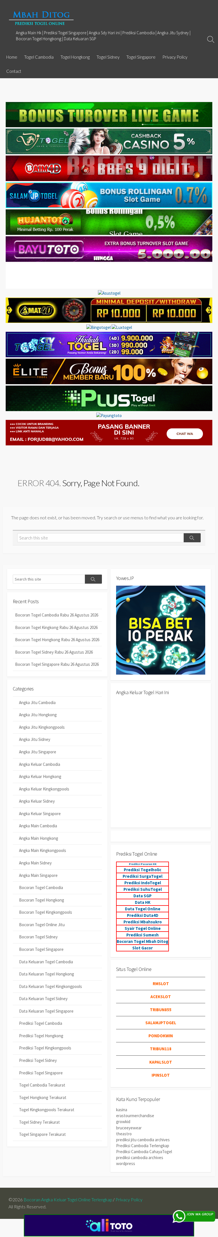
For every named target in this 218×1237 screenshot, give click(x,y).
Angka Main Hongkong (38, 838)
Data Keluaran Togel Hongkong (46, 974)
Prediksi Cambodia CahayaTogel (144, 1151)
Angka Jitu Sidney (34, 739)
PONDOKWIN (160, 1035)
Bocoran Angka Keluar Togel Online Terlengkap (68, 1199)
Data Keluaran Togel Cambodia (46, 961)
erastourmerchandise (135, 1115)
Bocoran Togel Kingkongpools (45, 912)
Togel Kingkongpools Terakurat (46, 1109)
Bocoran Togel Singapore (41, 949)
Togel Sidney (108, 56)
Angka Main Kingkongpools (42, 850)
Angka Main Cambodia (38, 825)
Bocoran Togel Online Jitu (42, 924)
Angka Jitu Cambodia (37, 702)
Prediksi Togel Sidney (38, 1060)
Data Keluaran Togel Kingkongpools (50, 986)
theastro (124, 1133)
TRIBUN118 (160, 1048)
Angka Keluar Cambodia (39, 764)
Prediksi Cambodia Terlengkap (142, 1145)
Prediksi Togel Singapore (41, 1073)
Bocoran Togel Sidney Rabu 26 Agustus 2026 (54, 652)
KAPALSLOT (160, 1062)
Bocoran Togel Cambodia (41, 887)
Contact (13, 71)
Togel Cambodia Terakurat (42, 1085)
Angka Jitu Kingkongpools (42, 727)
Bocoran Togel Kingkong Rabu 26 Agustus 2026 (56, 627)
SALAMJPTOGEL (160, 1022)
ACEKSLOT (160, 996)
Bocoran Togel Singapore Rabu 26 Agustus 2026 (57, 664)
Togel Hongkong (75, 56)
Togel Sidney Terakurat (39, 1122)
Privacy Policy (174, 56)
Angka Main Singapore (38, 875)
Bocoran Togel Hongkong (41, 900)
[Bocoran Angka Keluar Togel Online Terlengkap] (41, 17)
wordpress (125, 1163)
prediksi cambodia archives (139, 1157)
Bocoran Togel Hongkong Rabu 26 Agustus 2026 (57, 639)
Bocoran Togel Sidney (38, 937)
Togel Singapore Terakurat (42, 1134)
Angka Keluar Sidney (37, 801)
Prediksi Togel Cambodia (40, 1023)
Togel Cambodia (39, 56)
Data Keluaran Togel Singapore (46, 1011)
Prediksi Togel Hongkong (41, 1035)
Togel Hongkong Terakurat (42, 1097)
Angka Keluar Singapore (40, 813)
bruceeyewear (129, 1127)
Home (11, 56)
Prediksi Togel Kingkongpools (45, 1048)
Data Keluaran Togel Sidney (43, 998)
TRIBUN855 (160, 1009)
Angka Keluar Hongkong (40, 776)
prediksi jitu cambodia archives (143, 1139)
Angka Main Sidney (35, 863)
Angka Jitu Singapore (37, 751)
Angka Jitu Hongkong (38, 714)
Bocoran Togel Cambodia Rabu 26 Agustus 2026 (56, 615)
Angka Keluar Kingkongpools (44, 789)
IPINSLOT (161, 1075)
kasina (121, 1109)
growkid (123, 1121)
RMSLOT (161, 983)
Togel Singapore (141, 56)
